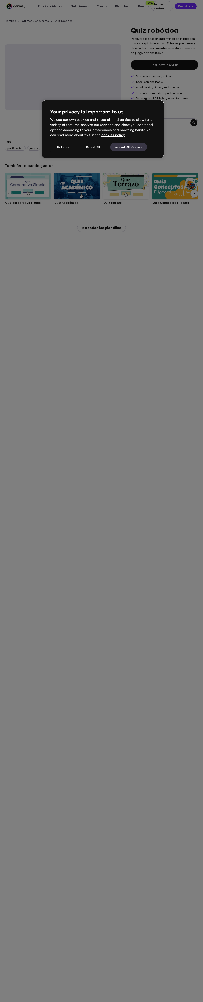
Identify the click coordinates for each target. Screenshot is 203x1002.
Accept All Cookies (128, 147)
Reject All (93, 147)
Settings (63, 147)
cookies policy (113, 135)
